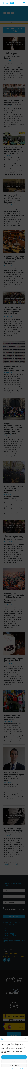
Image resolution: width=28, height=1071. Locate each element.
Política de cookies (6, 1068)
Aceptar (14, 1057)
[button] (26, 1039)
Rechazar (14, 1061)
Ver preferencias (14, 1065)
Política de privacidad (16, 1068)
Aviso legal (23, 1068)
